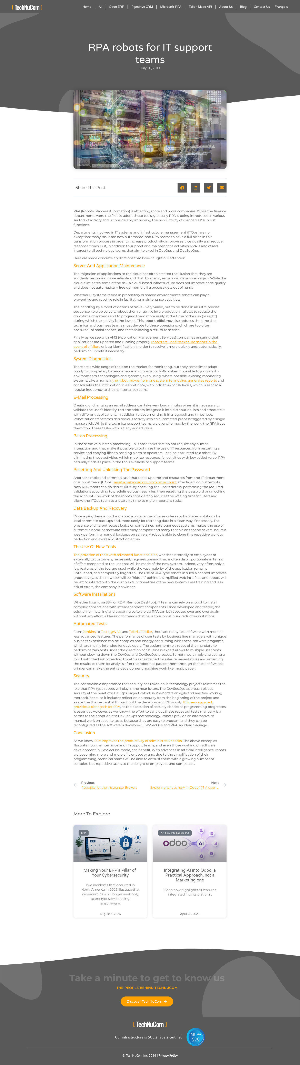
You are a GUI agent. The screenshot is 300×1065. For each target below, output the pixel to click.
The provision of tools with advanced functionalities (115, 555)
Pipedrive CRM (142, 7)
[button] (182, 188)
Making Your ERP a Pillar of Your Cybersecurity (110, 873)
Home (87, 7)
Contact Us (262, 7)
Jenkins (89, 632)
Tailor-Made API (200, 7)
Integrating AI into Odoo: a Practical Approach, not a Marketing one (190, 875)
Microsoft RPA (170, 7)
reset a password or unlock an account (145, 482)
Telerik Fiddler (140, 632)
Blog (243, 7)
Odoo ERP (116, 7)
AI (100, 7)
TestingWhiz (111, 632)
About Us (226, 7)
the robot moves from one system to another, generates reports (164, 380)
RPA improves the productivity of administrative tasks (138, 741)
